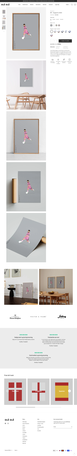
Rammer (32, 4)
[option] (4, 12)
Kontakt (39, 430)
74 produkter (15, 392)
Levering (39, 425)
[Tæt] (74, 434)
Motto (23, 427)
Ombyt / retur (40, 423)
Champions (24, 436)
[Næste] (4, 31)
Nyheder (44, 4)
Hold (19, 4)
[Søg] (72, 4)
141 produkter (38, 392)
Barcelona (52, 11)
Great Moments (25, 423)
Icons (23, 425)
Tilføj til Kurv (65, 40)
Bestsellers (38, 4)
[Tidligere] (4, 8)
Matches (24, 441)
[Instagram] (63, 451)
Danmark (15, 391)
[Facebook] (60, 451)
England (38, 391)
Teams (23, 437)
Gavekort (51, 4)
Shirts (23, 429)
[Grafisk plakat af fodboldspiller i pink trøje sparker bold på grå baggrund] (4, 27)
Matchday (24, 421)
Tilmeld (62, 447)
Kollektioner (25, 4)
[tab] (53, 47)
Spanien (62, 391)
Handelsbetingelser (41, 421)
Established (24, 439)
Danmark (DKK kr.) (8, 450)
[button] (7, 391)
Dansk (67, 4)
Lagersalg (57, 4)
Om (38, 429)
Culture (24, 430)
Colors (23, 434)
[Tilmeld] (71, 426)
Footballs (24, 432)
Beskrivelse (52, 46)
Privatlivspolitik (40, 427)
